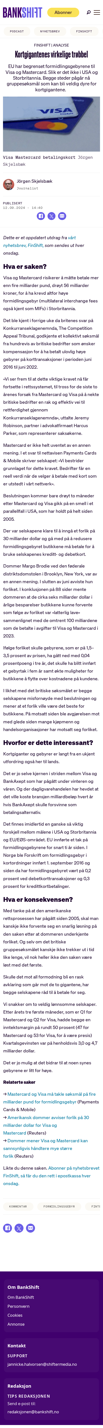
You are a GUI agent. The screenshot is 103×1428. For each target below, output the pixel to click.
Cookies (15, 1315)
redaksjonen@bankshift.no (33, 1412)
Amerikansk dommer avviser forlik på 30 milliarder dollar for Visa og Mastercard (46, 1125)
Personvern (19, 1306)
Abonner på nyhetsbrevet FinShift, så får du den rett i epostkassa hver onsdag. (51, 1175)
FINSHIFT (84, 31)
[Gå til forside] (22, 12)
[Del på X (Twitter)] (52, 216)
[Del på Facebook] (41, 216)
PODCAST (17, 31)
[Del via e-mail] (62, 216)
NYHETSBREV (50, 31)
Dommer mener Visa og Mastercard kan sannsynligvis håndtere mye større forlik (45, 1148)
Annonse (16, 1324)
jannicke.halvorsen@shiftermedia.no (42, 1364)
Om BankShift (21, 1297)
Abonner (63, 12)
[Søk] (88, 12)
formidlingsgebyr (59, 1206)
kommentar (18, 1206)
